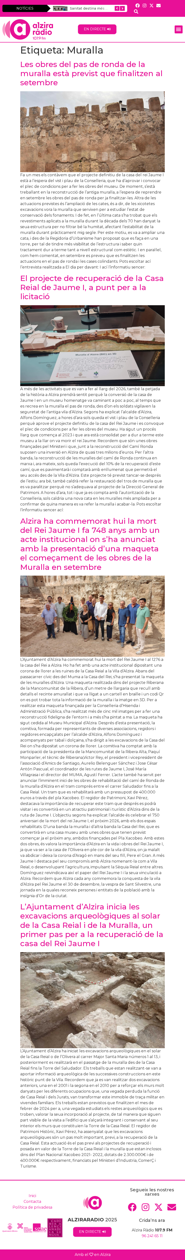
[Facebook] (137, 5)
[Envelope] (159, 5)
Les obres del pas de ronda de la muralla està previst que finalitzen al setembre (91, 73)
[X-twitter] (151, 5)
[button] (179, 29)
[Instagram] (144, 5)
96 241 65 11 (152, 1236)
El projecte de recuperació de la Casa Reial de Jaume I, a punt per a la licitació (92, 287)
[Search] (136, 11)
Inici (32, 1195)
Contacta (32, 1201)
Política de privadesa (32, 1207)
